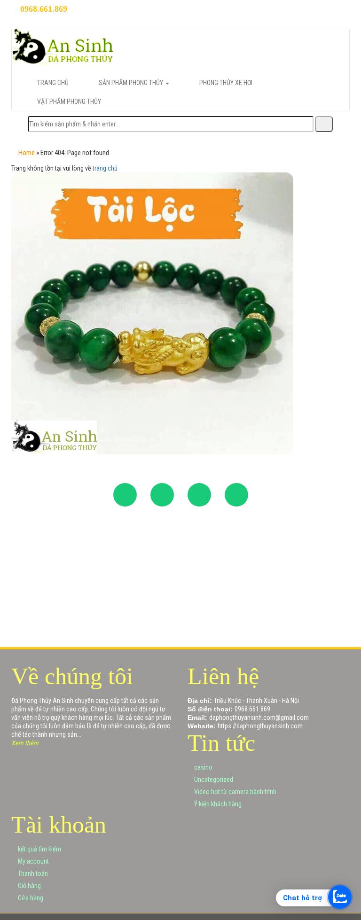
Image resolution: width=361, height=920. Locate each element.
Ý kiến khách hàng (217, 804)
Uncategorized (213, 779)
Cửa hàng (29, 898)
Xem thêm (25, 743)
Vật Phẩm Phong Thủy (69, 101)
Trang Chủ (53, 82)
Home (26, 152)
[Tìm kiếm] (324, 124)
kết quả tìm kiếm (38, 849)
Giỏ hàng (28, 885)
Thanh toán (32, 873)
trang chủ (105, 168)
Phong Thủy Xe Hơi (225, 82)
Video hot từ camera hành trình (234, 791)
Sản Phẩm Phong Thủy (132, 82)
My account (32, 861)
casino (202, 767)
